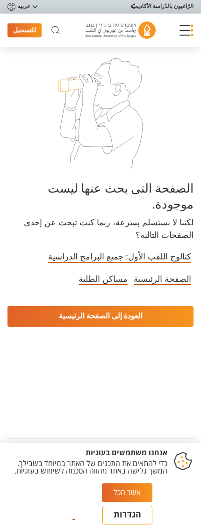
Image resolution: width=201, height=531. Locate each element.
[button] (186, 30)
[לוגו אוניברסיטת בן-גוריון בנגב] (121, 30)
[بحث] (55, 30)
